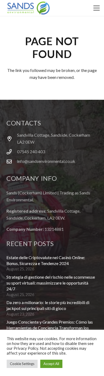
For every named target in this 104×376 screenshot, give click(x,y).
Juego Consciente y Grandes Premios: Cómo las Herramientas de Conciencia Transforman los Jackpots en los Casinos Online (49, 327)
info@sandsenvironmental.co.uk (46, 161)
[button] (96, 8)
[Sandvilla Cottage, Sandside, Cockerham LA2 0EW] (11, 138)
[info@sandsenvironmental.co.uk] (11, 161)
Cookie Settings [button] (22, 364)
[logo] (28, 8)
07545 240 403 (31, 151)
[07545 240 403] (11, 151)
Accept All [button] (51, 364)
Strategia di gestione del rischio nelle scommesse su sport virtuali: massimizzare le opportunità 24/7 (50, 282)
